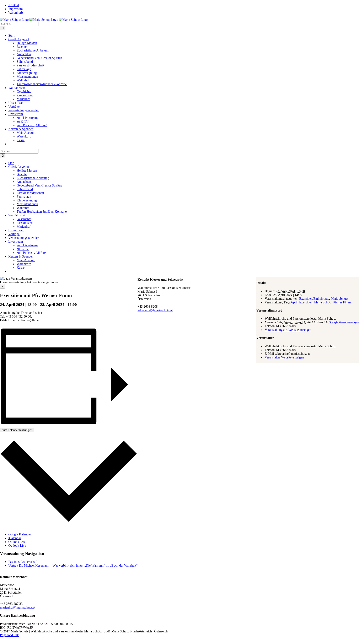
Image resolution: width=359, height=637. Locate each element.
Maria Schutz (339, 298)
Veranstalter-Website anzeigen (284, 357)
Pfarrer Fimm (342, 302)
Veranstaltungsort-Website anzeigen (288, 329)
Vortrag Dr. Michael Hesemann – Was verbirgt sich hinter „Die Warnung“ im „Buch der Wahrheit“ (73, 565)
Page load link (9, 635)
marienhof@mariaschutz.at (17, 607)
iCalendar (14, 538)
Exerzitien (305, 302)
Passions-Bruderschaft (22, 561)
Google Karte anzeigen (343, 322)
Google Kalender (19, 534)
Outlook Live (17, 545)
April (294, 302)
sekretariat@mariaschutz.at (155, 310)
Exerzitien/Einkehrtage (314, 298)
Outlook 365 (16, 542)
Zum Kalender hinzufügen (17, 430)
